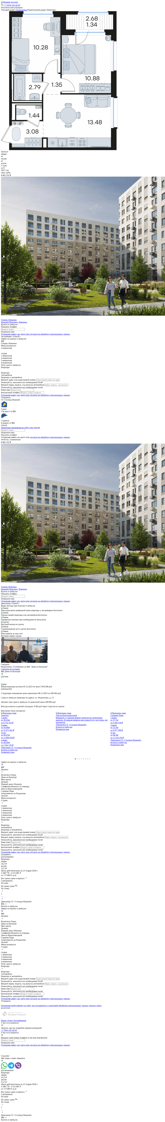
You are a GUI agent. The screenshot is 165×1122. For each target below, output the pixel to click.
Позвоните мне (7, 432)
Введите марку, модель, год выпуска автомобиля (22, 385)
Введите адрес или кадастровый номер (18, 380)
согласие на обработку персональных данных (50, 437)
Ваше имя (5, 390)
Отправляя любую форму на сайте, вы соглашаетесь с (51, 1005)
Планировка (22, 10)
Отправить (6, 397)
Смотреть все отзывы (10, 669)
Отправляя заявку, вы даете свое (35, 334)
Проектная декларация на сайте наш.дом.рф (20, 427)
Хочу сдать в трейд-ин (11, 365)
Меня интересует (8, 346)
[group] (28, 732)
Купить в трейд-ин (9, 324)
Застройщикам (19, 1020)
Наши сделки (7, 1020)
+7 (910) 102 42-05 (12, 5)
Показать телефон (9, 327)
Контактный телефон (10, 392)
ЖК (2, 341)
